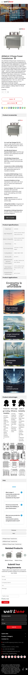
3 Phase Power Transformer (9, 538)
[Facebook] (2, 657)
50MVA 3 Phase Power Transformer (19, 560)
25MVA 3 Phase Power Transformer (9, 560)
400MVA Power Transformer (9, 541)
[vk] (21, 657)
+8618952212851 (13, 653)
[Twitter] (9, 657)
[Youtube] (12, 657)
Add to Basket (11, 103)
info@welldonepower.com (13, 651)
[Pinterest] (18, 657)
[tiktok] (24, 657)
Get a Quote (10, 218)
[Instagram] (15, 657)
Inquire (11, 99)
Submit (6, 602)
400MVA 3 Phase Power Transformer (11, 544)
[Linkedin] (6, 657)
